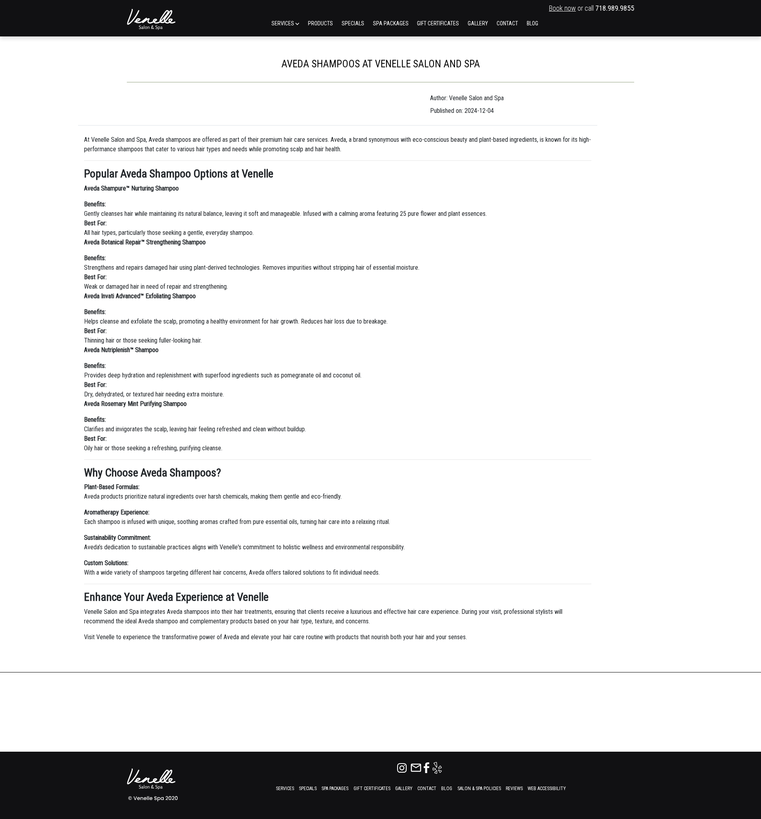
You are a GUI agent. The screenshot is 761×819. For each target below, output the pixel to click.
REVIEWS (514, 788)
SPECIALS (353, 23)
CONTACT (507, 23)
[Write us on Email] (417, 767)
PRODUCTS (320, 23)
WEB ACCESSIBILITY (547, 788)
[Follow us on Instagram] (403, 767)
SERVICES (283, 23)
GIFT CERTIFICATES (438, 23)
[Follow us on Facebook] (427, 767)
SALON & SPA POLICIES (479, 788)
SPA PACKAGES (391, 23)
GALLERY (478, 23)
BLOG (532, 23)
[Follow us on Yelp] (437, 767)
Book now (562, 8)
